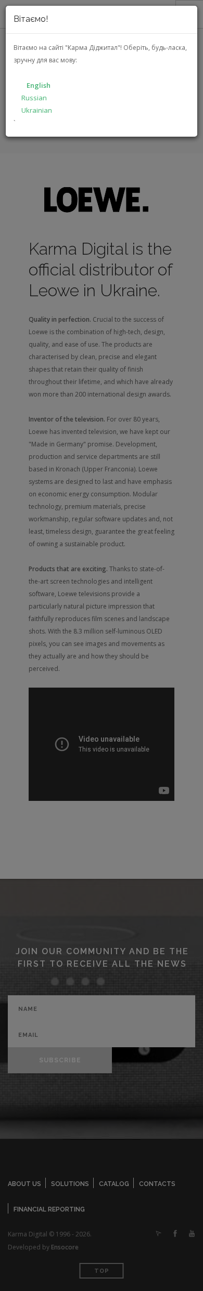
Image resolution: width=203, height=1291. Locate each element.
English (38, 85)
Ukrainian (36, 110)
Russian (34, 97)
